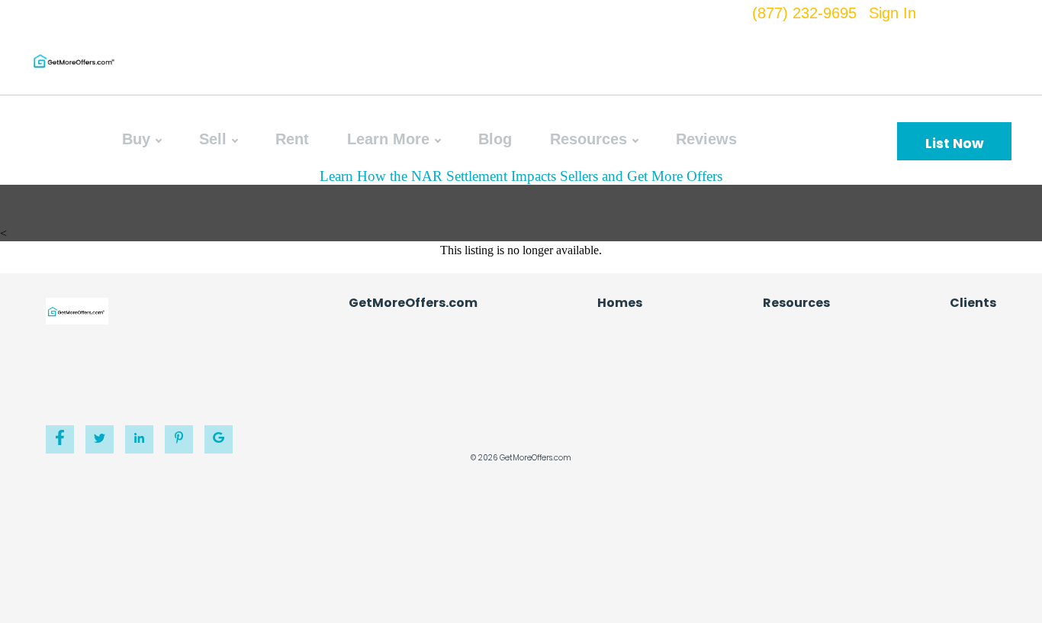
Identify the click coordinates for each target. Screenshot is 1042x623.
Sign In (892, 13)
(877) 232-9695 (804, 13)
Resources (588, 139)
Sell (213, 139)
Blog (495, 139)
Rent (292, 139)
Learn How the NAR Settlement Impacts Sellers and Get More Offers (521, 176)
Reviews (706, 139)
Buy (136, 139)
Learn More (388, 139)
